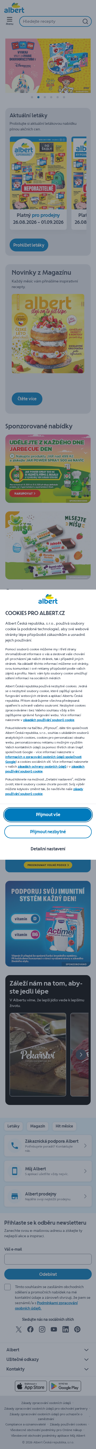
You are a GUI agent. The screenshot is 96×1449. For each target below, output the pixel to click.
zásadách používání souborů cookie (48, 720)
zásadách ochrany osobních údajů (42, 766)
